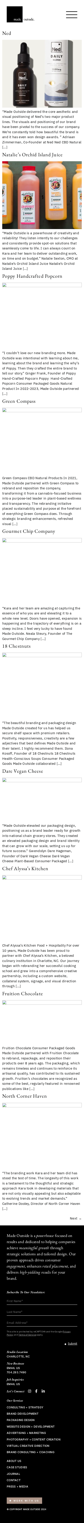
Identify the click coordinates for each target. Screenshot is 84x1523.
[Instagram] (29, 1391)
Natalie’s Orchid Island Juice (32, 154)
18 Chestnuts (16, 646)
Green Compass (19, 401)
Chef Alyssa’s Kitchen (25, 868)
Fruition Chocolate (22, 993)
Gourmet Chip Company (28, 531)
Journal (13, 1474)
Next (76, 1218)
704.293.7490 (16, 1372)
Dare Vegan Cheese (22, 771)
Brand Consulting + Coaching (30, 1452)
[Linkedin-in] (43, 1391)
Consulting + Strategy (25, 1407)
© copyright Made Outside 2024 (26, 1509)
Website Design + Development (31, 1426)
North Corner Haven (24, 1096)
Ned (6, 33)
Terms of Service (27, 1334)
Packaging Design (21, 1420)
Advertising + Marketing (26, 1433)
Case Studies (17, 1467)
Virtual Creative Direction (28, 1445)
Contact (14, 1480)
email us (13, 1368)
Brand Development (23, 1413)
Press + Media (17, 1486)
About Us (14, 1461)
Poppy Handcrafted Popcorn (32, 276)
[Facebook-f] (36, 1391)
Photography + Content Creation (33, 1439)
